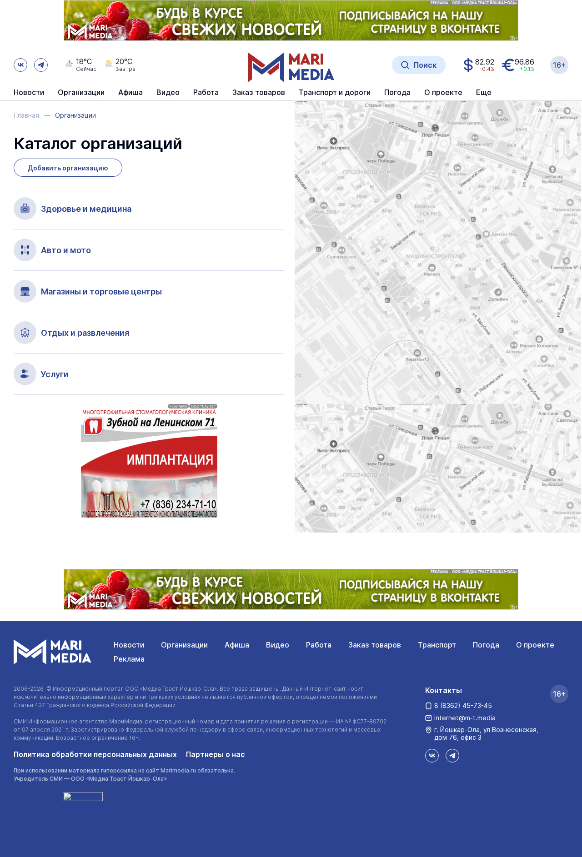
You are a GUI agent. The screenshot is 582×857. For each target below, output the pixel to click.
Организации (184, 644)
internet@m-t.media (465, 718)
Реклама (129, 658)
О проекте (535, 644)
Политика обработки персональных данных (95, 754)
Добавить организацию (68, 168)
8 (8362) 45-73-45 (463, 705)
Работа (206, 93)
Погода (486, 644)
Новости (29, 93)
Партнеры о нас (215, 754)
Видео (168, 93)
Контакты (443, 690)
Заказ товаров (374, 644)
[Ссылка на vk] (20, 65)
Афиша (237, 644)
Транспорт (437, 644)
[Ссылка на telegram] (41, 65)
